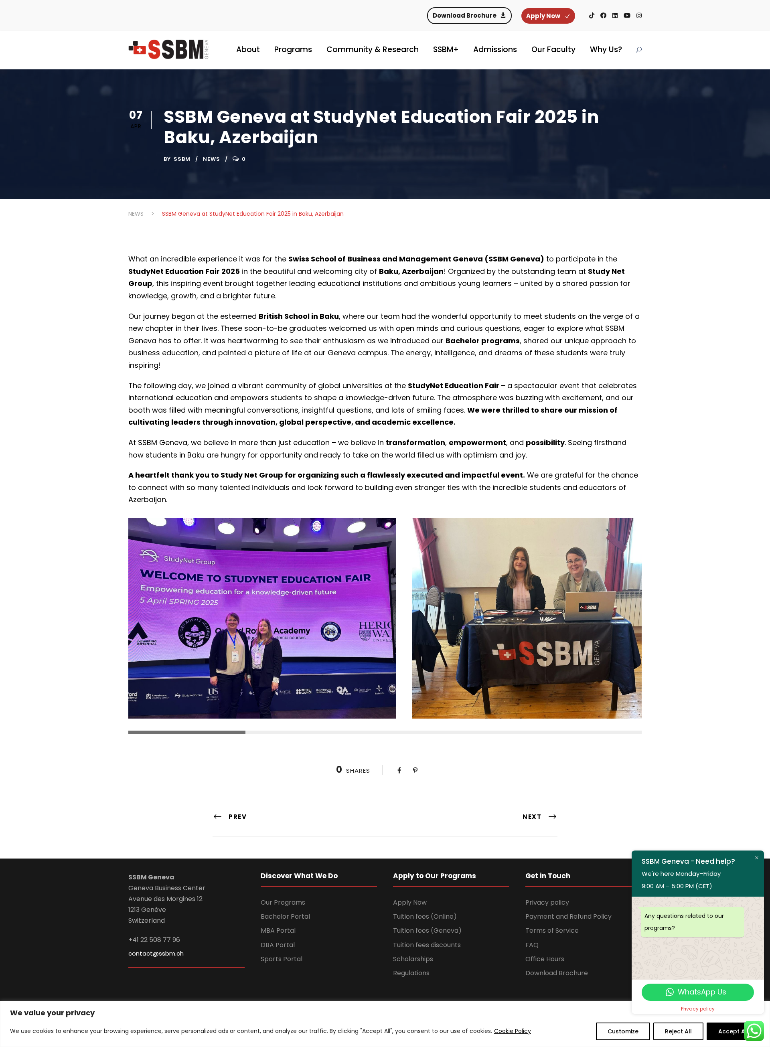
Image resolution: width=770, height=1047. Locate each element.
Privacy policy (547, 902)
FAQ (532, 945)
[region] (385, 1024)
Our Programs (283, 902)
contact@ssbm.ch (156, 953)
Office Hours (544, 959)
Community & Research (372, 49)
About (248, 49)
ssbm (182, 159)
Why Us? (606, 49)
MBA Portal (278, 930)
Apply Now (410, 902)
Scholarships (413, 959)
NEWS (211, 159)
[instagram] (639, 15)
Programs (293, 49)
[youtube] (627, 15)
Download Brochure (556, 973)
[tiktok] (591, 15)
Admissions (495, 49)
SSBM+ (446, 49)
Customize (623, 1031)
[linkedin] (615, 15)
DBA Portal (278, 945)
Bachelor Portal (285, 916)
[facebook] (603, 15)
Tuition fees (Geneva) (427, 930)
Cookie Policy (512, 1031)
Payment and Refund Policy (568, 916)
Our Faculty (553, 49)
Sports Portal (281, 959)
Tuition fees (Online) (425, 916)
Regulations (411, 973)
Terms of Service (552, 930)
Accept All (733, 1031)
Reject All (678, 1031)
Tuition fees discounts (427, 945)
